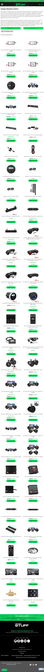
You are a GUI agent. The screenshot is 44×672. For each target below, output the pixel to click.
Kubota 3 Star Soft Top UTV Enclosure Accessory (26, 657)
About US (22, 653)
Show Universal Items (8, 31)
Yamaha (4, 7)
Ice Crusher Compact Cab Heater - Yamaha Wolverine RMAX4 (33, 579)
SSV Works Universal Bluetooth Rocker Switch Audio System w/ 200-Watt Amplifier (33, 348)
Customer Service (22, 651)
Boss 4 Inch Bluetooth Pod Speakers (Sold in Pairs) (11, 369)
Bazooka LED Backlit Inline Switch (11, 156)
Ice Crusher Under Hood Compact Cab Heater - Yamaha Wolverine (33, 558)
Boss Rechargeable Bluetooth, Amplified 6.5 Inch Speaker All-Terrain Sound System (33, 238)
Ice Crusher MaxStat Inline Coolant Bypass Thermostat (11, 600)
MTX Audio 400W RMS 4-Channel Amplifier (33, 496)
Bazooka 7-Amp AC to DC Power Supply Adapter (33, 134)
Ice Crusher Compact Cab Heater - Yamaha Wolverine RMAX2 (11, 579)
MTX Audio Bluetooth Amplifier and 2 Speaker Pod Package (33, 392)
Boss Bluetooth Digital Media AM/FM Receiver (11, 303)
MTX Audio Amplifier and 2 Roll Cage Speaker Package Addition (33, 537)
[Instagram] (33, 664)
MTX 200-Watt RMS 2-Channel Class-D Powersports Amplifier (33, 72)
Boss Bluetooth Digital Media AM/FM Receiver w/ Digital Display (33, 304)
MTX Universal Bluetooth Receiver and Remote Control (11, 93)
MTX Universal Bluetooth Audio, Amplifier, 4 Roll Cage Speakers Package (11, 114)
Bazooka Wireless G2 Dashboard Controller (11, 176)
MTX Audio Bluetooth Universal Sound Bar (11, 237)
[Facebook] (30, 664)
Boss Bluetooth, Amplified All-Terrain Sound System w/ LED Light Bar (33, 282)
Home (1, 7)
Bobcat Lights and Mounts (17, 655)
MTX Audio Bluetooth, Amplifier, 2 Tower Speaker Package (11, 392)
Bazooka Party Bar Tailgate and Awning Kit (33, 196)
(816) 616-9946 (22, 647)
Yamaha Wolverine (10, 7)
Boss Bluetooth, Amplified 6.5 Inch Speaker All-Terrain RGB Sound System (33, 260)
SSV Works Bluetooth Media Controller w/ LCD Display (11, 348)
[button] (41, 669)
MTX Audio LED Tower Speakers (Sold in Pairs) (33, 369)
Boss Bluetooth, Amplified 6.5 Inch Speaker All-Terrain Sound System (11, 260)
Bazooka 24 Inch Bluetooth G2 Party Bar (33, 113)
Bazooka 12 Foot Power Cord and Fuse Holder (33, 156)
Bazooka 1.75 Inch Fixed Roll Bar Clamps (33, 176)
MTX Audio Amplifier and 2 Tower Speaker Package (11, 414)
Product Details (11, 55)
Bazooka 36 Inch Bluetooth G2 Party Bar (11, 134)
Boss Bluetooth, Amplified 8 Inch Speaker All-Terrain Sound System (11, 282)
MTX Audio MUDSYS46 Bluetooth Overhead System (33, 516)
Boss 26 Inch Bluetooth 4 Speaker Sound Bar (11, 216)
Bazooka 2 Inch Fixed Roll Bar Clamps (11, 196)
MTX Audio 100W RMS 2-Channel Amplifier (33, 476)
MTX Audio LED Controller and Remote (11, 557)
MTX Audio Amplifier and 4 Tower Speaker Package (11, 456)
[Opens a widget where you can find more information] (4, 670)
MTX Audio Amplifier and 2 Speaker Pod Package (33, 414)
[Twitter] (36, 664)
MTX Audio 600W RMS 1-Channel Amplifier (11, 476)
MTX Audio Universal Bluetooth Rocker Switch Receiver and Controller (33, 326)
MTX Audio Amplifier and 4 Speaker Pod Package (33, 456)
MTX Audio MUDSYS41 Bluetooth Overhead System (11, 516)
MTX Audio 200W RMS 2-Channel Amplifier (11, 496)
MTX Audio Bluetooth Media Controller (11, 325)
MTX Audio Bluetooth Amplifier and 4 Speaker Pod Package (33, 436)
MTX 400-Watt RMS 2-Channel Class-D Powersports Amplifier (11, 72)
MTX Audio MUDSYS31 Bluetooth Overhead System (33, 216)
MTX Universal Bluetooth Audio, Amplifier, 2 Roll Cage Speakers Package (33, 93)
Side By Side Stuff (8, 663)
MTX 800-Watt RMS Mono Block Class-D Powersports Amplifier (33, 50)
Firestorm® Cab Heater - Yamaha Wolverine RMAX (33, 599)
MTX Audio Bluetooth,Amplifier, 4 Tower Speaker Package (11, 436)
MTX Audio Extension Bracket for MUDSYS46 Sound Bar (11, 537)
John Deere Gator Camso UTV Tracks (32, 655)
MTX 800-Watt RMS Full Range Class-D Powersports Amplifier (11, 50)
